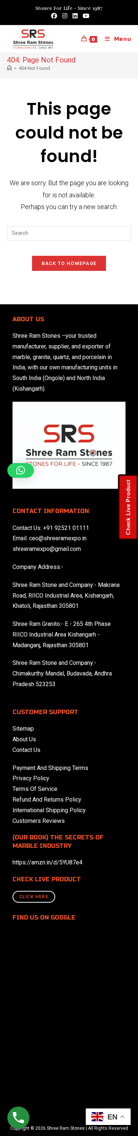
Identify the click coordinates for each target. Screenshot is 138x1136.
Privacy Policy (31, 778)
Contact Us (26, 749)
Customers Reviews (39, 820)
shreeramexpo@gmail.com (47, 548)
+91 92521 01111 (66, 527)
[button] (20, 470)
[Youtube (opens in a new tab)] (84, 16)
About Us (24, 739)
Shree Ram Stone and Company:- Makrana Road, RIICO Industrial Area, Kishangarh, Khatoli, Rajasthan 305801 (66, 595)
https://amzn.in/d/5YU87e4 (47, 862)
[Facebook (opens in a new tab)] (54, 16)
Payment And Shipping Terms (50, 767)
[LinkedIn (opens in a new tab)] (75, 16)
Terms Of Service (35, 788)
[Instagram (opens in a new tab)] (65, 16)
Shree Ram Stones (36, 335)
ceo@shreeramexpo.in (57, 538)
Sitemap (23, 728)
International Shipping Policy (49, 810)
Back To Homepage (69, 263)
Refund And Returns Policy (47, 799)
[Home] (9, 68)
